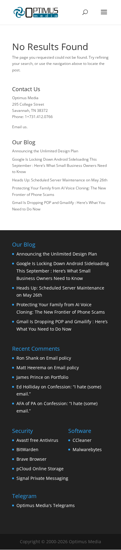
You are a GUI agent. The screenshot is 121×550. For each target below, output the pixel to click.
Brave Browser (31, 459)
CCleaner (82, 440)
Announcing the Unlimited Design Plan (45, 151)
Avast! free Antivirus (37, 440)
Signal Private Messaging (42, 478)
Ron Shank (27, 358)
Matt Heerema (31, 367)
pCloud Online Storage (40, 469)
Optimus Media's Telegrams (45, 505)
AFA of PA (26, 403)
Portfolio (59, 377)
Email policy (58, 358)
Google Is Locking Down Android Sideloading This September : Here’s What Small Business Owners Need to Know (59, 166)
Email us (19, 126)
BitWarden (27, 449)
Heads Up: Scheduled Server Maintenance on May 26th (59, 180)
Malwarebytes (87, 449)
